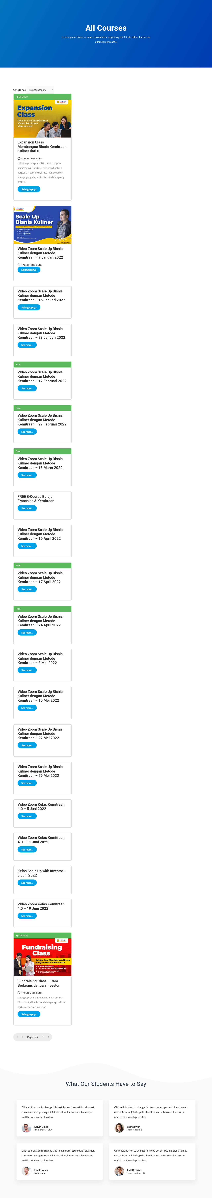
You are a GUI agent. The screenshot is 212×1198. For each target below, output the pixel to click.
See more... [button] (27, 344)
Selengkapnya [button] (29, 189)
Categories (19, 89)
